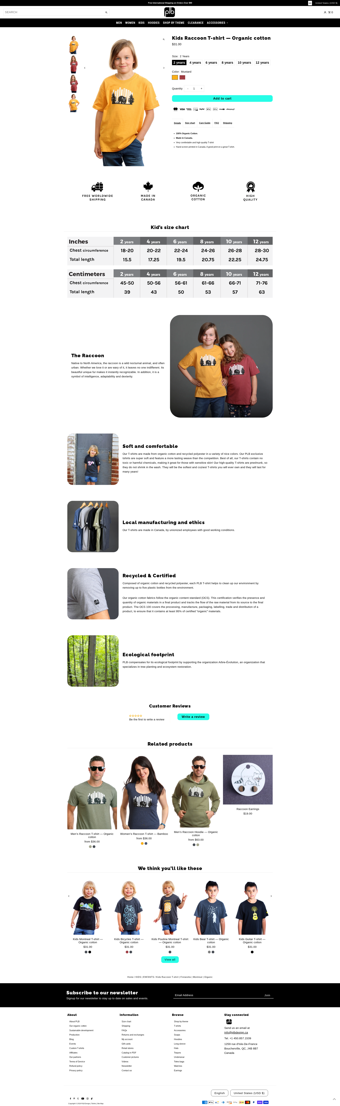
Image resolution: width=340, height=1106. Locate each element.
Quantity (177, 88)
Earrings (178, 1070)
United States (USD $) (326, 3)
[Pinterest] (74, 1098)
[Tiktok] (91, 1098)
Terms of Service (77, 1061)
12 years (262, 62)
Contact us (127, 1070)
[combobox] (53, 12)
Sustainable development (81, 1030)
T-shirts (177, 1026)
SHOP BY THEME (173, 22)
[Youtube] (82, 1098)
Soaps (177, 1035)
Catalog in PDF (129, 1053)
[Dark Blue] (146, 843)
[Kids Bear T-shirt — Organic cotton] (211, 907)
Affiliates (73, 1053)
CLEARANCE (196, 22)
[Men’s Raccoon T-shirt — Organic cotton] (92, 792)
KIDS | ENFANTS (145, 977)
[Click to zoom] (164, 39)
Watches (178, 1066)
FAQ (216, 123)
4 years (195, 62)
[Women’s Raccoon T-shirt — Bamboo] (144, 792)
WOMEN (130, 22)
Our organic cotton (78, 1026)
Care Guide (204, 123)
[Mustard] (142, 843)
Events (72, 1044)
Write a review (193, 717)
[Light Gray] (209, 952)
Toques (177, 1053)
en (310, 3)
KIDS (142, 22)
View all (170, 959)
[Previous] (85, 68)
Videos (125, 1061)
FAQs (124, 1030)
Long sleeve (180, 1044)
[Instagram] (87, 1098)
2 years (179, 62)
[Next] (164, 68)
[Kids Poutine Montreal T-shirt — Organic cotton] (169, 907)
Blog (71, 1039)
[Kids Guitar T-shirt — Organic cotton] (252, 907)
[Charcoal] (94, 846)
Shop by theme (181, 1021)
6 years (211, 62)
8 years (227, 62)
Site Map (100, 1104)
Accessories (180, 1030)
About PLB (74, 1021)
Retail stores (127, 1048)
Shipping (227, 123)
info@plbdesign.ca (236, 1032)
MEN (119, 22)
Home (130, 977)
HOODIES (154, 22)
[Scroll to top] (334, 1099)
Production (74, 1035)
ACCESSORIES (216, 22)
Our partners (75, 1057)
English (219, 1093)
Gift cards (126, 1044)
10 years (244, 62)
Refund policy (75, 1066)
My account (127, 1039)
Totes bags (179, 1061)
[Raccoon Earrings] (248, 780)
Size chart (190, 123)
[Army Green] (90, 846)
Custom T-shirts (76, 1048)
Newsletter (127, 1066)
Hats (176, 1048)
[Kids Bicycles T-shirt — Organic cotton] (128, 907)
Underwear (179, 1057)
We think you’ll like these (170, 868)
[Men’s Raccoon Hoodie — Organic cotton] (196, 791)
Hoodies (178, 1039)
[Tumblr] (78, 1098)
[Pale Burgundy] (127, 952)
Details (177, 123)
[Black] (89, 952)
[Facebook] (70, 1098)
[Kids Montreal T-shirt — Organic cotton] (87, 907)
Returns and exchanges (133, 1035)
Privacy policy (75, 1070)
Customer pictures (130, 1057)
